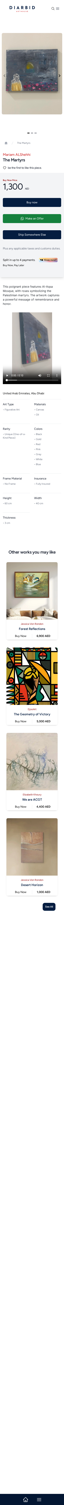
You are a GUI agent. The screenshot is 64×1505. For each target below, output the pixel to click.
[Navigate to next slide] (59, 75)
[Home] (6, 143)
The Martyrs (23, 143)
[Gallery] (32, 75)
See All (49, 906)
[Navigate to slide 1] (28, 133)
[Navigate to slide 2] (32, 133)
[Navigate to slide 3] (35, 133)
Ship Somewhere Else (32, 234)
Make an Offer (34, 218)
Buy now (32, 202)
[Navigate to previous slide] (4, 75)
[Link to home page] (25, 1499)
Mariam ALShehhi (17, 154)
